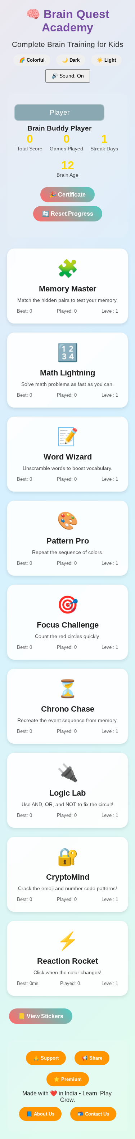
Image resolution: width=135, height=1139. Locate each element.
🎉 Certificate (67, 195)
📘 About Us (40, 1114)
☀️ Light (106, 60)
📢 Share (92, 1058)
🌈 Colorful (32, 60)
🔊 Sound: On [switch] (67, 76)
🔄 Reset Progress (67, 214)
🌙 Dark (71, 60)
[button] (67, 286)
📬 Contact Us (93, 1114)
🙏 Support (46, 1058)
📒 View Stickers (40, 1016)
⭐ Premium (68, 1079)
